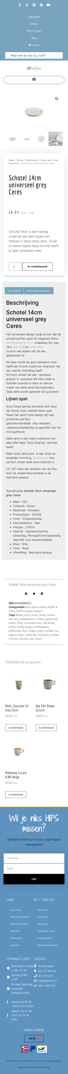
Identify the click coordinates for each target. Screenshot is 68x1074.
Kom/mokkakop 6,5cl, (20, 342)
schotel (13, 638)
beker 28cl (36, 347)
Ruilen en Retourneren (20, 917)
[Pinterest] (41, 5)
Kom (25, 630)
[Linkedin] (34, 5)
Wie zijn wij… (43, 910)
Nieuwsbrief (42, 924)
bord (27, 615)
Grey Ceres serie (35, 607)
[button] (34, 79)
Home (11, 160)
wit (32, 638)
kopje (32, 630)
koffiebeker (41, 627)
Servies (20, 160)
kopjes (13, 634)
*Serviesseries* (32, 160)
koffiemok (15, 630)
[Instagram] (27, 5)
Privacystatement (44, 938)
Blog (34, 38)
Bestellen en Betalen (19, 924)
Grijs (20, 623)
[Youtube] (48, 5)
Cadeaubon (34, 17)
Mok (21, 634)
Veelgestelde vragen (46, 931)
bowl (34, 615)
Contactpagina (16, 938)
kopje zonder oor (47, 630)
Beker (19, 615)
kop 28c (18, 347)
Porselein (43, 634)
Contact (34, 24)
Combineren (41, 458)
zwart (38, 638)
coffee (40, 619)
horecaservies (33, 623)
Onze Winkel (42, 917)
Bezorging (14, 931)
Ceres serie (46, 160)
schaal (55, 634)
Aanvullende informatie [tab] (38, 290)
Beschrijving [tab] (14, 290)
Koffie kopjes (25, 611)
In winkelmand (37, 266)
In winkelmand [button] (15, 727)
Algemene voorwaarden (47, 945)
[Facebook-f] (20, 5)
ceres (42, 615)
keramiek (49, 623)
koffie (12, 627)
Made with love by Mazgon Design (34, 1067)
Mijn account (34, 31)
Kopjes (38, 611)
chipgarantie (27, 619)
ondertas (30, 634)
